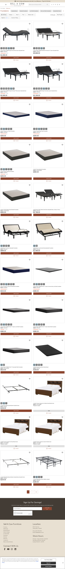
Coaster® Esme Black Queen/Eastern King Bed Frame (10, 405)
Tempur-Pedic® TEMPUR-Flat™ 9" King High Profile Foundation (12, 367)
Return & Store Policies (8, 541)
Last (36, 491)
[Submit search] (47, 4)
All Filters (4, 14)
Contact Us (5, 540)
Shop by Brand (6, 530)
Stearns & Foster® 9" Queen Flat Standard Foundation (10, 286)
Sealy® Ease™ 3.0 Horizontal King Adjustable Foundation (43, 248)
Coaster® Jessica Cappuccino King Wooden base (9, 441)
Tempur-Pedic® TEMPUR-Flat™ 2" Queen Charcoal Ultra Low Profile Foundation (47, 286)
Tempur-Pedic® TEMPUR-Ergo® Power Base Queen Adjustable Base (13, 50)
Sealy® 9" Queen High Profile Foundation (40, 131)
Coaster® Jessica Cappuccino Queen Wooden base (42, 441)
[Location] (55, 4)
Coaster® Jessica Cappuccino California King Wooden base (43, 403)
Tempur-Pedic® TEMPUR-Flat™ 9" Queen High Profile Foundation (44, 326)
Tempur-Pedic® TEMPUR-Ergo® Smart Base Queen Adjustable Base (45, 90)
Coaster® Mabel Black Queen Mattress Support (41, 479)
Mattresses (8, 8)
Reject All (48, 563)
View (49, 410)
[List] (54, 4)
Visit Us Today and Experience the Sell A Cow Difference (28, 1)
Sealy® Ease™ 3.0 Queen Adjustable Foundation (9, 248)
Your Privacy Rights (48, 559)
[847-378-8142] (57, 4)
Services (5, 536)
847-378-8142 (47, 1)
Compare (17, 60)
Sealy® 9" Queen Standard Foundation (7, 171)
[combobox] (11, 14)
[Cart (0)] (59, 4)
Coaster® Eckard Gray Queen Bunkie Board (40, 367)
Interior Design (6, 532)
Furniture (5, 527)
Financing (5, 535)
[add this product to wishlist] (29, 23)
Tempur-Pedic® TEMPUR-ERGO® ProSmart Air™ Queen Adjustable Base (46, 50)
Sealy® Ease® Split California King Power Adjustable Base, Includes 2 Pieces (46, 209)
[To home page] (17, 4)
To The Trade (6, 533)
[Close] (63, 562)
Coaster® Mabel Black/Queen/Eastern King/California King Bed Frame (13, 477)
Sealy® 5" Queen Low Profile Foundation (8, 131)
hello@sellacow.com (39, 532)
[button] (6, 4)
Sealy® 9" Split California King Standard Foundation (9, 209)
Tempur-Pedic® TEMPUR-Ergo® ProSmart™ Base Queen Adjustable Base (13, 90)
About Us (5, 538)
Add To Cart (16, 57)
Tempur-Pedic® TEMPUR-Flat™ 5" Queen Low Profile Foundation (12, 326)
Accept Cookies (48, 566)
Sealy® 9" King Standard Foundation (39, 169)
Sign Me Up (47, 508)
